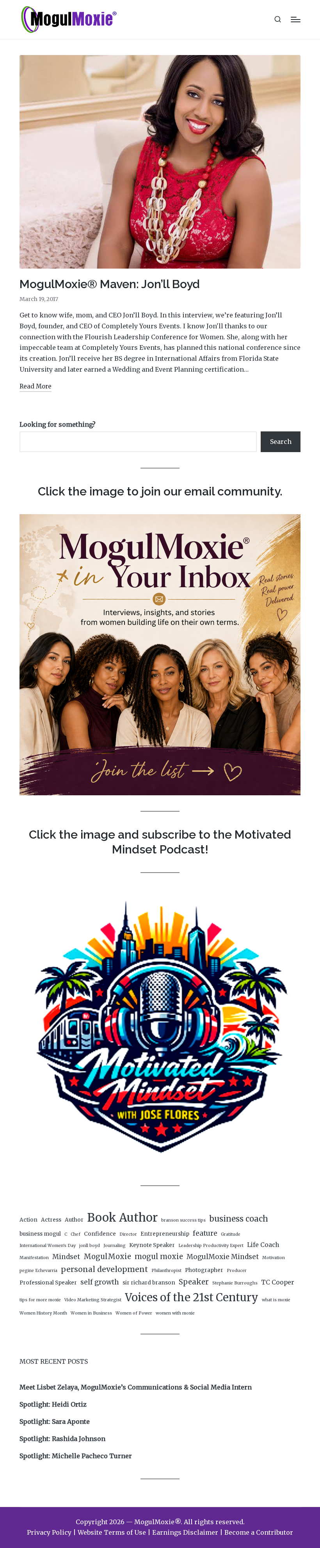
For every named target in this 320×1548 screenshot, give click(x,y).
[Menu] (295, 19)
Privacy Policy (49, 1532)
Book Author (122, 1217)
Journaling (114, 1245)
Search (281, 441)
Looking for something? (58, 424)
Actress (51, 1220)
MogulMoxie (107, 1256)
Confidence (100, 1234)
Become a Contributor (258, 1532)
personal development (104, 1269)
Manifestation (34, 1257)
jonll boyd (89, 1245)
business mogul (40, 1234)
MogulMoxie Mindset (223, 1256)
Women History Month (43, 1313)
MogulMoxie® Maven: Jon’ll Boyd (110, 284)
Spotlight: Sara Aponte (55, 1421)
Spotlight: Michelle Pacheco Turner (76, 1456)
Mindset (66, 1256)
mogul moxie (159, 1256)
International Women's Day (48, 1245)
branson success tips (183, 1220)
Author (74, 1220)
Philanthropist (166, 1270)
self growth (99, 1282)
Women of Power (134, 1313)
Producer (237, 1270)
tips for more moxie (40, 1299)
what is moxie (276, 1299)
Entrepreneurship (164, 1234)
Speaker (194, 1281)
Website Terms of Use (112, 1532)
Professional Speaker (48, 1282)
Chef (75, 1234)
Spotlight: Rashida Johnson (62, 1439)
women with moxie (175, 1313)
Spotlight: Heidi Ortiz (53, 1404)
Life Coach (263, 1245)
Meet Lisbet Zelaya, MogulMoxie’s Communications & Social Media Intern (136, 1387)
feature (205, 1233)
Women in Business (91, 1313)
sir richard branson (149, 1282)
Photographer (204, 1270)
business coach (238, 1219)
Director (128, 1234)
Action (28, 1220)
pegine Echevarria (38, 1270)
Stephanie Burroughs (235, 1283)
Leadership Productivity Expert (211, 1245)
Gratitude (230, 1234)
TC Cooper (277, 1282)
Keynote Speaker (152, 1245)
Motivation (273, 1257)
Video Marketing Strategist (92, 1299)
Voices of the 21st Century (191, 1297)
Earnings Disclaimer (185, 1532)
